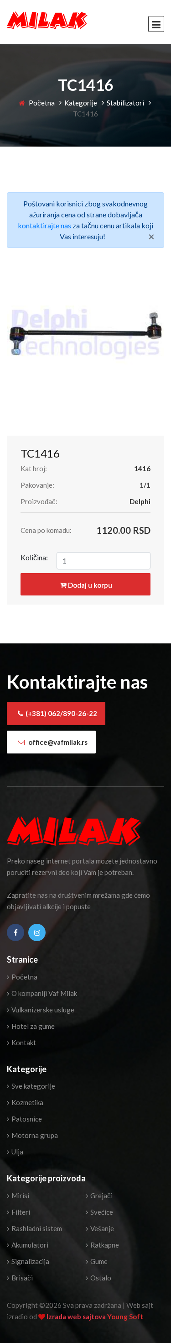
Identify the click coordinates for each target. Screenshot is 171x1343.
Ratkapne (104, 1245)
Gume (98, 1261)
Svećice (101, 1212)
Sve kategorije (32, 1086)
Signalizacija (29, 1261)
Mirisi (19, 1195)
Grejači (101, 1195)
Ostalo (100, 1278)
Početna (41, 103)
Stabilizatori (125, 103)
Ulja (16, 1152)
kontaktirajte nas (44, 225)
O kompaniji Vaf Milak (43, 993)
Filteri (20, 1212)
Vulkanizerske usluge (42, 1010)
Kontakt (23, 1042)
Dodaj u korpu (89, 585)
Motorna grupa (34, 1135)
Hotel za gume (32, 1026)
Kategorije (80, 103)
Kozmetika (26, 1102)
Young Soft (125, 1316)
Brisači (21, 1278)
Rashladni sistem (36, 1228)
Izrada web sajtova (77, 1316)
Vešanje (101, 1228)
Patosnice (26, 1119)
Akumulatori (29, 1245)
